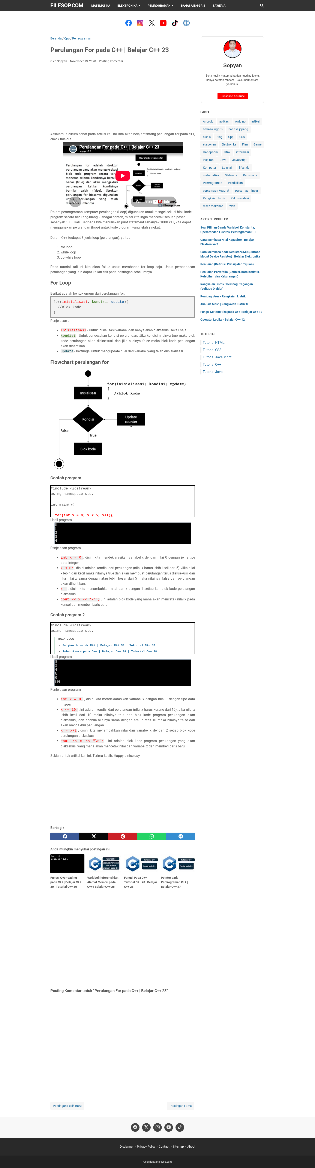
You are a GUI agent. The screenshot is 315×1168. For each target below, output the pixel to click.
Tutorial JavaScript (217, 357)
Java (223, 160)
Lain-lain (227, 167)
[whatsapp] (151, 836)
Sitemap (178, 1146)
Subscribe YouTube (232, 96)
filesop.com (66, 5)
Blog (219, 137)
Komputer (209, 167)
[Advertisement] (122, 99)
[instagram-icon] (157, 1127)
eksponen (209, 144)
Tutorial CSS (212, 350)
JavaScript (239, 160)
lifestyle (244, 167)
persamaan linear (246, 190)
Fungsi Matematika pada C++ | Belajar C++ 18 (231, 312)
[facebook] (64, 836)
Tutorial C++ (212, 364)
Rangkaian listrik (214, 198)
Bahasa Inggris (193, 5)
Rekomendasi (240, 198)
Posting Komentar (111, 61)
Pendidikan (235, 183)
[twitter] (93, 836)
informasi (242, 152)
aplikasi (224, 121)
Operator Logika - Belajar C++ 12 (222, 319)
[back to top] (306, 1158)
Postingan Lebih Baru (67, 1105)
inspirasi (208, 160)
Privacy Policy (146, 1146)
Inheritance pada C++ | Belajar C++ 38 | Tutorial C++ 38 (110, 651)
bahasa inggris (213, 129)
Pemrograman (159, 5)
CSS (242, 137)
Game (257, 144)
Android (208, 121)
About (191, 1146)
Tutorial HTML (214, 343)
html (227, 152)
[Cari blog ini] (262, 5)
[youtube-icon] (168, 1127)
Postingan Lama (181, 1105)
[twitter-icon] (146, 1127)
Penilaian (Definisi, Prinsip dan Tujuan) (227, 264)
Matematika (100, 5)
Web (232, 206)
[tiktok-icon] (180, 1127)
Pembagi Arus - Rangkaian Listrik (223, 296)
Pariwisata (250, 175)
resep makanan (213, 206)
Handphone (211, 152)
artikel (255, 121)
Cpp (231, 137)
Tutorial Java (213, 372)
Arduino (240, 121)
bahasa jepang (238, 129)
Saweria (219, 5)
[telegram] (180, 836)
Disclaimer (127, 1146)
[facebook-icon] (135, 1127)
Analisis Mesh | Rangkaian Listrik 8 (224, 304)
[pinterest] (122, 836)
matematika (211, 175)
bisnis (207, 137)
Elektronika (127, 5)
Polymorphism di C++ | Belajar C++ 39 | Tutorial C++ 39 (109, 645)
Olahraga (231, 175)
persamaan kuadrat (216, 190)
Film (245, 144)
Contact (164, 1146)
